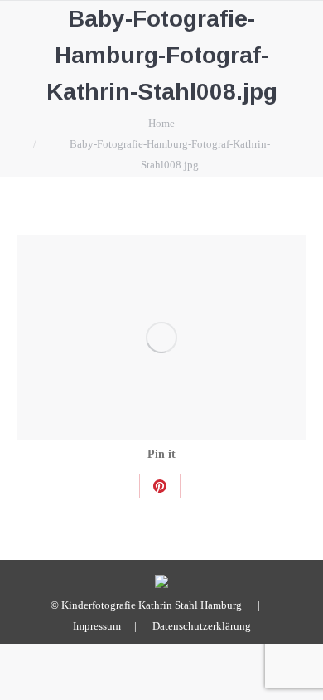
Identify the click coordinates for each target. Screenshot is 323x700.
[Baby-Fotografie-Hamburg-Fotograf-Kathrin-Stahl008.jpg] (161, 337)
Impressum (97, 626)
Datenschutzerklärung (201, 626)
